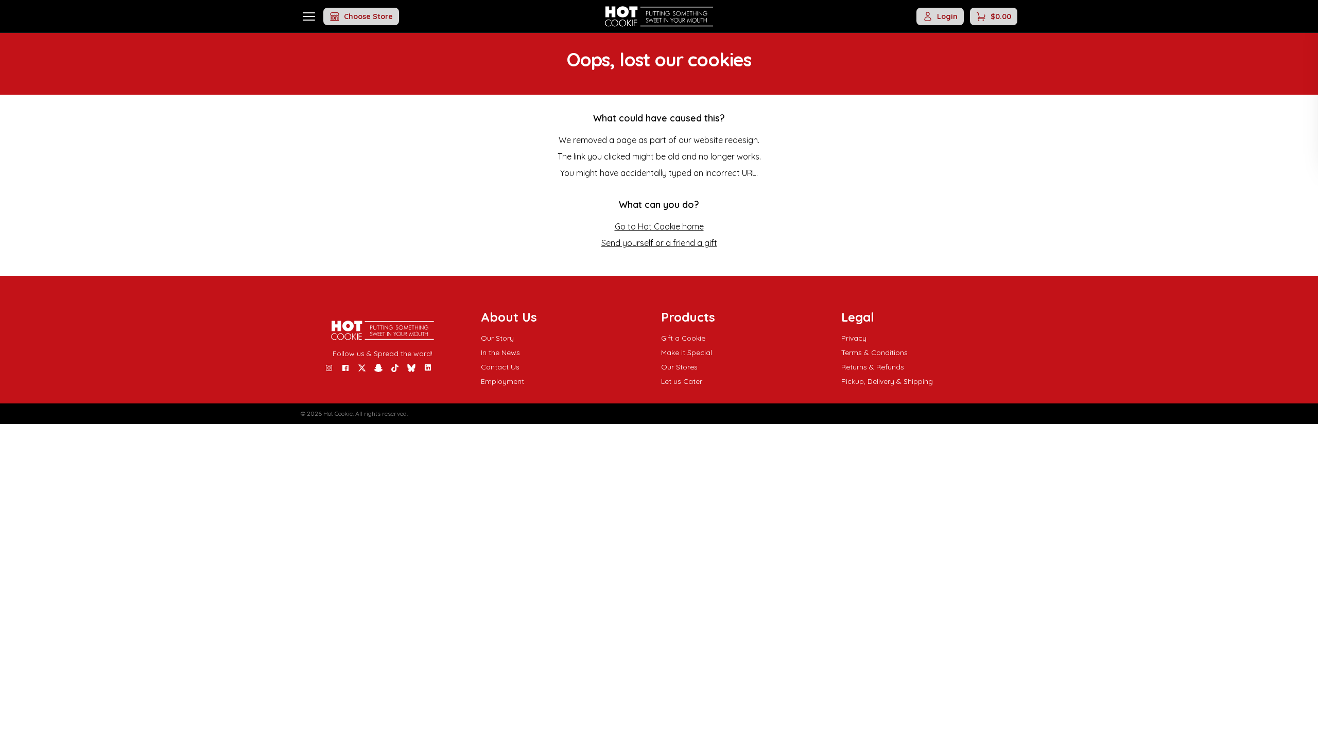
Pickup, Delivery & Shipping (887, 381)
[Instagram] (329, 368)
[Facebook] (345, 368)
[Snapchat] (378, 368)
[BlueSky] (411, 368)
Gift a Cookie (683, 338)
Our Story (497, 338)
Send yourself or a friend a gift (659, 243)
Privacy (853, 338)
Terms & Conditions (874, 352)
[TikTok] (395, 368)
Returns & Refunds (872, 367)
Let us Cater (681, 381)
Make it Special (686, 352)
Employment (502, 381)
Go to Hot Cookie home (659, 226)
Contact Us (500, 367)
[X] (362, 368)
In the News (500, 352)
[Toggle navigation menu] (309, 16)
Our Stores (679, 367)
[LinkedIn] (428, 368)
